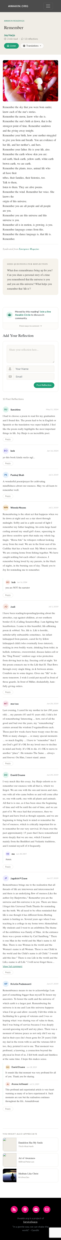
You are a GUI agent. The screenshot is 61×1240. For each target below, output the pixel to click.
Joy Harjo (9, 35)
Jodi (13, 606)
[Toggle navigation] (48, 6)
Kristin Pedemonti (21, 983)
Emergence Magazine (29, 248)
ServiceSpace (30, 1221)
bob (13, 450)
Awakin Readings (14, 20)
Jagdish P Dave (19, 878)
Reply (8, 439)
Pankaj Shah (17, 475)
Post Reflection (44, 385)
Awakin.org (18, 6)
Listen (13, 45)
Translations (32, 45)
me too (15, 703)
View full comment (12, 966)
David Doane (18, 775)
